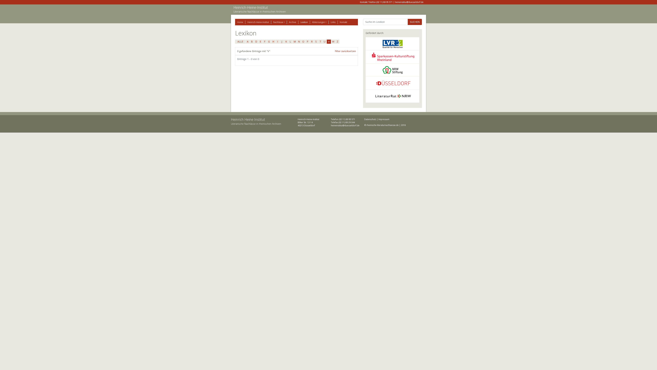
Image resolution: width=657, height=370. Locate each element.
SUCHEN (415, 21)
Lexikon (304, 22)
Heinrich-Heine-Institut (251, 7)
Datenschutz (370, 119)
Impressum (383, 119)
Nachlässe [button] (278, 22)
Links (333, 22)
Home (240, 22)
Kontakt (343, 22)
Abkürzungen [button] (318, 22)
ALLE (240, 41)
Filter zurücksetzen (345, 51)
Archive (292, 22)
